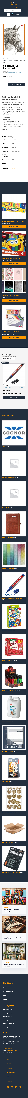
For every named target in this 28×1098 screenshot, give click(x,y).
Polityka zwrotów (11, 1072)
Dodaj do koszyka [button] (14, 226)
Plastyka (10, 60)
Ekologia (6, 962)
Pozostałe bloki (12, 72)
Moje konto (17, 14)
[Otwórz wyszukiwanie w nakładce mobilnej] (14, 10)
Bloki (8, 72)
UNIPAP (14, 168)
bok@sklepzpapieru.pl (12, 1050)
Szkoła (6, 907)
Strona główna (6, 58)
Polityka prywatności (11, 1076)
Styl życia (6, 935)
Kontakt (5, 999)
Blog (4, 995)
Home (4, 987)
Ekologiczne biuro (8, 991)
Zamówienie (9, 1064)
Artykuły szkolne (18, 72)
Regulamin (9, 1081)
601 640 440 (8, 1048)
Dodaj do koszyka (16, 84)
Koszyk (8, 1059)
